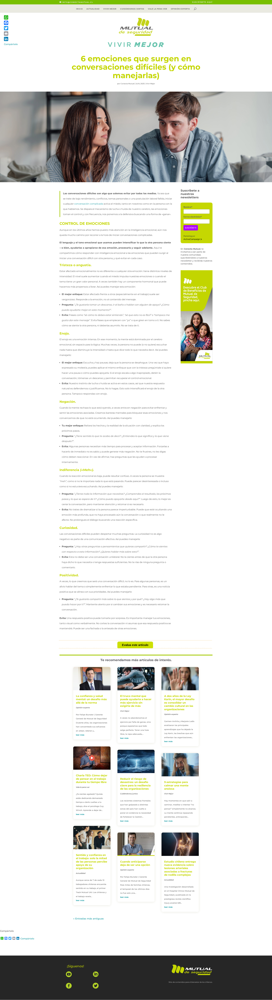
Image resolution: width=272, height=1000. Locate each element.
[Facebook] (10, 22)
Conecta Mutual (127, 84)
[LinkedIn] (10, 39)
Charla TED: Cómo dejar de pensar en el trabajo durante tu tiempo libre (91, 779)
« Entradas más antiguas (88, 918)
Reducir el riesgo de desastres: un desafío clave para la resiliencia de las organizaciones (135, 783)
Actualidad (93, 9)
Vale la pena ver (157, 9)
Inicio (79, 9)
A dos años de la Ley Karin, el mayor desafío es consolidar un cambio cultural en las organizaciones (179, 703)
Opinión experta (180, 9)
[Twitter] (10, 28)
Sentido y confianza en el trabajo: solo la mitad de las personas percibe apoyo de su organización (91, 861)
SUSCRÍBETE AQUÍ (202, 2)
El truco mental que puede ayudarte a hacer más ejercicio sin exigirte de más (135, 701)
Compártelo (27, 938)
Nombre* (187, 207)
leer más (80, 735)
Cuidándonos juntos (132, 9)
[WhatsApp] (10, 17)
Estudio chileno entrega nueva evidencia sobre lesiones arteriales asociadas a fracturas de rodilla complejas (180, 868)
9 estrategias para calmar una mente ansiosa (176, 785)
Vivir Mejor (109, 9)
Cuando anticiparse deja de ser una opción (135, 863)
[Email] (10, 33)
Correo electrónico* (192, 216)
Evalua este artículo (135, 645)
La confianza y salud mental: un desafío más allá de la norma (91, 699)
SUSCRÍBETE (190, 228)
